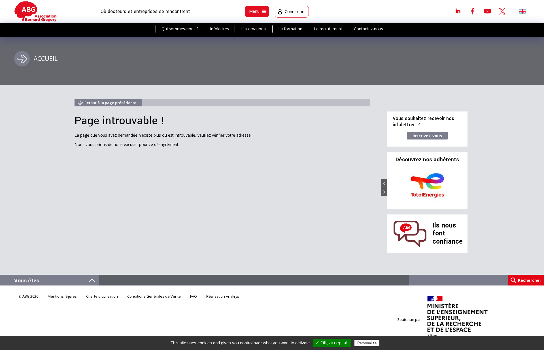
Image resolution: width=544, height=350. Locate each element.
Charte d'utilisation (102, 296)
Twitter (502, 11)
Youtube (487, 11)
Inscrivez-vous (427, 135)
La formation (290, 28)
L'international (254, 28)
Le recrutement (328, 28)
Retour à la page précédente (110, 102)
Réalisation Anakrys (222, 296)
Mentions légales (62, 296)
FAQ (193, 296)
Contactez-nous (368, 28)
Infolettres (219, 28)
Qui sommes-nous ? (180, 28)
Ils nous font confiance (447, 233)
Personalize (367, 343)
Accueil (46, 59)
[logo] (35, 11)
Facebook (472, 11)
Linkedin (458, 11)
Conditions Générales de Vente (154, 296)
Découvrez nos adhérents (427, 159)
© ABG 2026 (28, 296)
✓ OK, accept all (332, 342)
